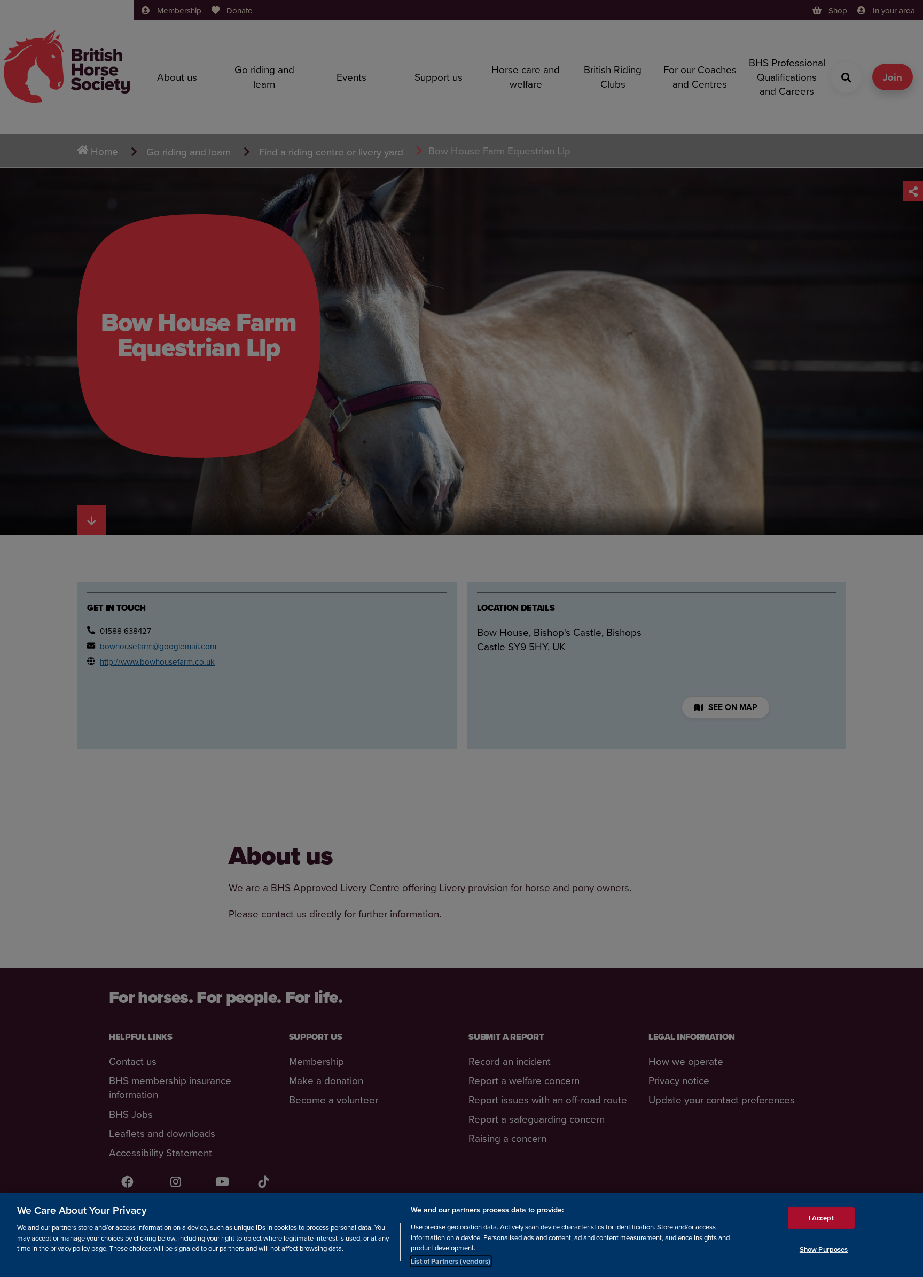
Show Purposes (824, 1249)
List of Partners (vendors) (450, 1261)
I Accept (821, 1217)
